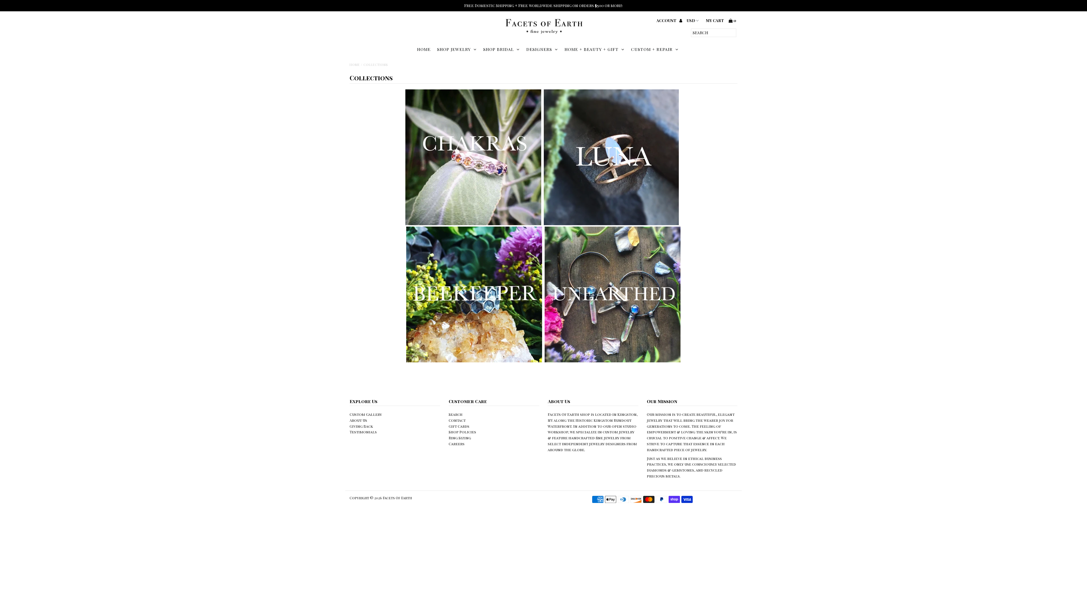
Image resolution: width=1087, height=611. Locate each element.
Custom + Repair (652, 49)
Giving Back (361, 426)
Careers (457, 443)
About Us (358, 420)
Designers (539, 49)
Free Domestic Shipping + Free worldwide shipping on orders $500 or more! (543, 5)
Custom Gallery (366, 414)
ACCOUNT (666, 20)
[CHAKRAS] (473, 223)
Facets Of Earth (397, 498)
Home (424, 49)
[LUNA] (611, 223)
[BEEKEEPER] (474, 360)
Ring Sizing (460, 437)
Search (456, 414)
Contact (457, 420)
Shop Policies (462, 431)
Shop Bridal (498, 49)
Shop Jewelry (454, 49)
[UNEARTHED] (613, 360)
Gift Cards (459, 426)
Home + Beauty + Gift (591, 49)
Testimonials (363, 431)
